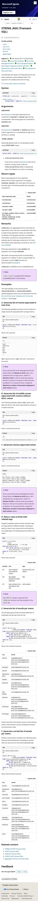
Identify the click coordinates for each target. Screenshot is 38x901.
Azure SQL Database (17, 61)
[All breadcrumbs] (3, 23)
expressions (23, 162)
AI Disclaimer (5, 893)
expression (7, 114)
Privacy (12, 896)
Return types (6, 49)
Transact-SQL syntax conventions (15, 84)
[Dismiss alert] (35, 2)
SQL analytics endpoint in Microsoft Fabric (15, 66)
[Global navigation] (2, 19)
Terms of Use (5, 898)
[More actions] (35, 23)
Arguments (6, 47)
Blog (25, 893)
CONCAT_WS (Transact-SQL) (14, 856)
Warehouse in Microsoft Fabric (11, 68)
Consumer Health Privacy (24, 896)
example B (16, 263)
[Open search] (30, 19)
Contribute (4, 896)
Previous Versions (16, 893)
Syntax (5, 44)
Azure (8, 23)
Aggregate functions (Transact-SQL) (17, 859)
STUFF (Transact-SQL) (12, 851)
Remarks (5, 51)
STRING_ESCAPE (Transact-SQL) (15, 849)
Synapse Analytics (17, 23)
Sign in (34, 19)
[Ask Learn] (32, 23)
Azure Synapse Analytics (25, 63)
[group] (19, 98)
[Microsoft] (19, 19)
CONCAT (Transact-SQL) (12, 854)
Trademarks (14, 898)
